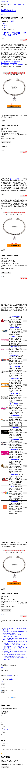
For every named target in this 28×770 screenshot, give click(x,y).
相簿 (4, 23)
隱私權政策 (24, 749)
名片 (4, 27)
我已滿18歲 (3, 767)
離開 (8, 767)
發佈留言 (3, 692)
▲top (2, 681)
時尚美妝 (12, 21)
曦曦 (2, 667)
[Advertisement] (14, 164)
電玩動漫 (11, 679)
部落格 (5, 25)
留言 (11, 675)
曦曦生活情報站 (8, 10)
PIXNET (6, 749)
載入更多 (3, 684)
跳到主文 (3, 14)
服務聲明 (14, 751)
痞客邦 (8, 675)
